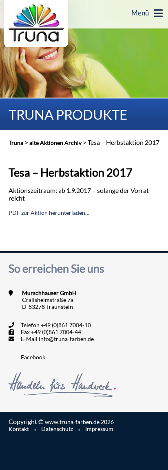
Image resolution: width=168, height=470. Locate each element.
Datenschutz (57, 428)
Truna (16, 142)
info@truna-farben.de (66, 338)
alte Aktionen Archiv (55, 142)
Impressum (99, 428)
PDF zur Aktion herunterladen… (49, 212)
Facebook (33, 357)
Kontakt (19, 428)
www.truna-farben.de (79, 421)
